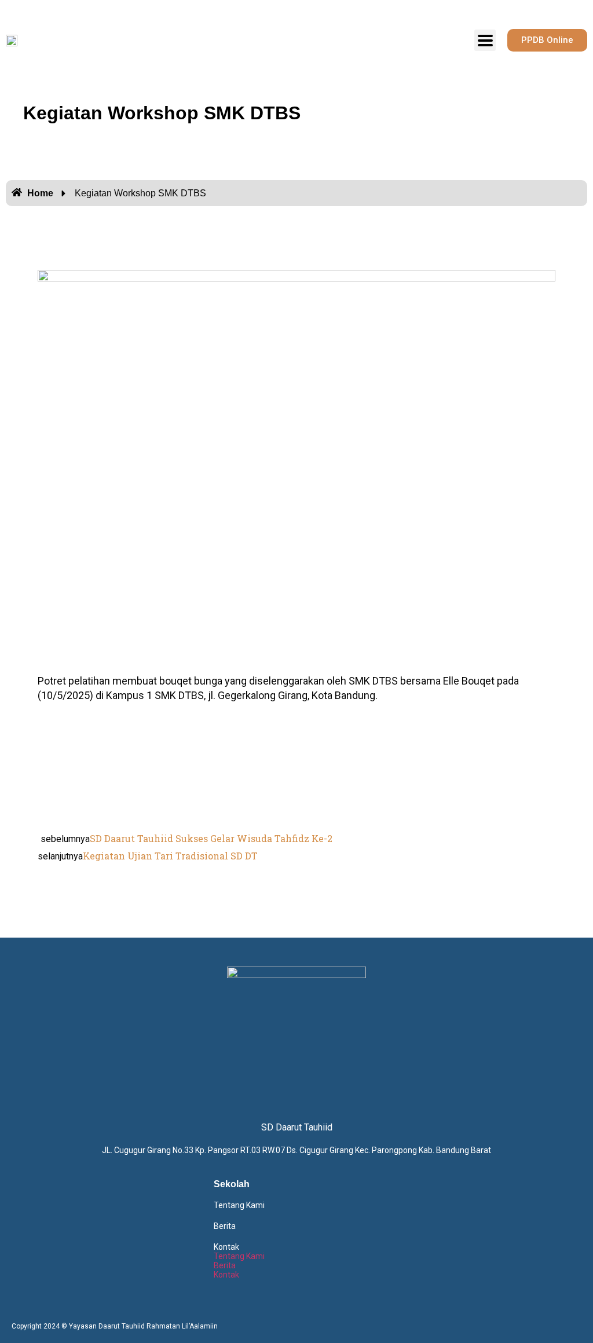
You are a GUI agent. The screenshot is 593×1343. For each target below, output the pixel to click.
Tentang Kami (239, 1205)
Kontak (226, 1246)
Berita (225, 1226)
